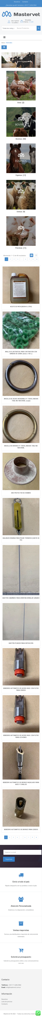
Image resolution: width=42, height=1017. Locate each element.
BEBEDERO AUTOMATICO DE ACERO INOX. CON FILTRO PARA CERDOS (21, 689)
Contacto (25, 2)
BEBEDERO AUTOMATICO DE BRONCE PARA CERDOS (21, 829)
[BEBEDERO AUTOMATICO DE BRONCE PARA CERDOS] (21, 808)
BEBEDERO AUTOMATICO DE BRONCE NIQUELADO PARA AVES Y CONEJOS (21, 783)
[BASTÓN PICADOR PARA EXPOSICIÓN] (21, 621)
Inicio (3, 43)
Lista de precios (6, 1001)
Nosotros (17, 2)
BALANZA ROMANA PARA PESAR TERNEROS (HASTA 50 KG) (21, 539)
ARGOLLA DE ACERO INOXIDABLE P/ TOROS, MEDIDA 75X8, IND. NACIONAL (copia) (21, 400)
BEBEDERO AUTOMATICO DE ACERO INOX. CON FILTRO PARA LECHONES (21, 736)
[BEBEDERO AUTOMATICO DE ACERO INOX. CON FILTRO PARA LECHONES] (21, 714)
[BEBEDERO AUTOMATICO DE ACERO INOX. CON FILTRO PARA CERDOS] (21, 666)
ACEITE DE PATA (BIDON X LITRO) (21, 306)
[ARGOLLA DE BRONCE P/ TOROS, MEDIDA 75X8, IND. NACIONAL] (21, 424)
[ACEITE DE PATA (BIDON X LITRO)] (21, 285)
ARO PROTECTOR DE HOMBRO (21, 493)
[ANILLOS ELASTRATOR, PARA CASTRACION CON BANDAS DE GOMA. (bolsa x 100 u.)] (21, 330)
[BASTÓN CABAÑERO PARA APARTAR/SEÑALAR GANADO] (21, 570)
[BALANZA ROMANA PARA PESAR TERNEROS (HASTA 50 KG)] (21, 516)
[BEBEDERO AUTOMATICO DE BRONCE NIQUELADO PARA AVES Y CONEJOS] (21, 761)
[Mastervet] (21, 14)
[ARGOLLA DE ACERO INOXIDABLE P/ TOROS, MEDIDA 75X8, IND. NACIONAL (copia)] (21, 377)
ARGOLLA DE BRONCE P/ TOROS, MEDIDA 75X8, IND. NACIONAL (21, 447)
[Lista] (36, 255)
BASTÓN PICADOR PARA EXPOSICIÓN (21, 643)
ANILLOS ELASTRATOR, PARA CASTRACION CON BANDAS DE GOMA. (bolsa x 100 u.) (21, 353)
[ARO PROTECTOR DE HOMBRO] (21, 471)
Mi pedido (28, 20)
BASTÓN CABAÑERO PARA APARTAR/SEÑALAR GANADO (21, 598)
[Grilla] (31, 255)
